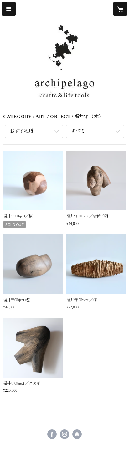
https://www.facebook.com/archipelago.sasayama (52, 434)
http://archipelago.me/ (77, 434)
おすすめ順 (21, 131)
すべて (78, 131)
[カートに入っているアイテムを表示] (120, 9)
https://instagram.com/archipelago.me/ (64, 434)
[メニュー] (9, 9)
